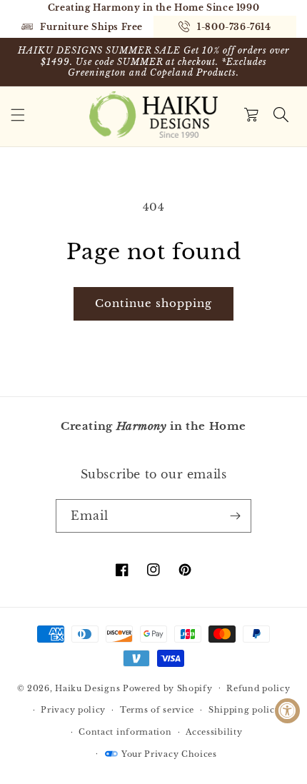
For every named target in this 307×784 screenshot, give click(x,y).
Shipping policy (244, 710)
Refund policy (258, 688)
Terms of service (157, 710)
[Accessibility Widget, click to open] (287, 710)
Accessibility (214, 732)
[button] (18, 115)
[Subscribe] (235, 516)
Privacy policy (73, 710)
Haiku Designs (87, 688)
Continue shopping (153, 303)
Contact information (125, 732)
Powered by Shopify (168, 688)
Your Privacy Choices (169, 754)
